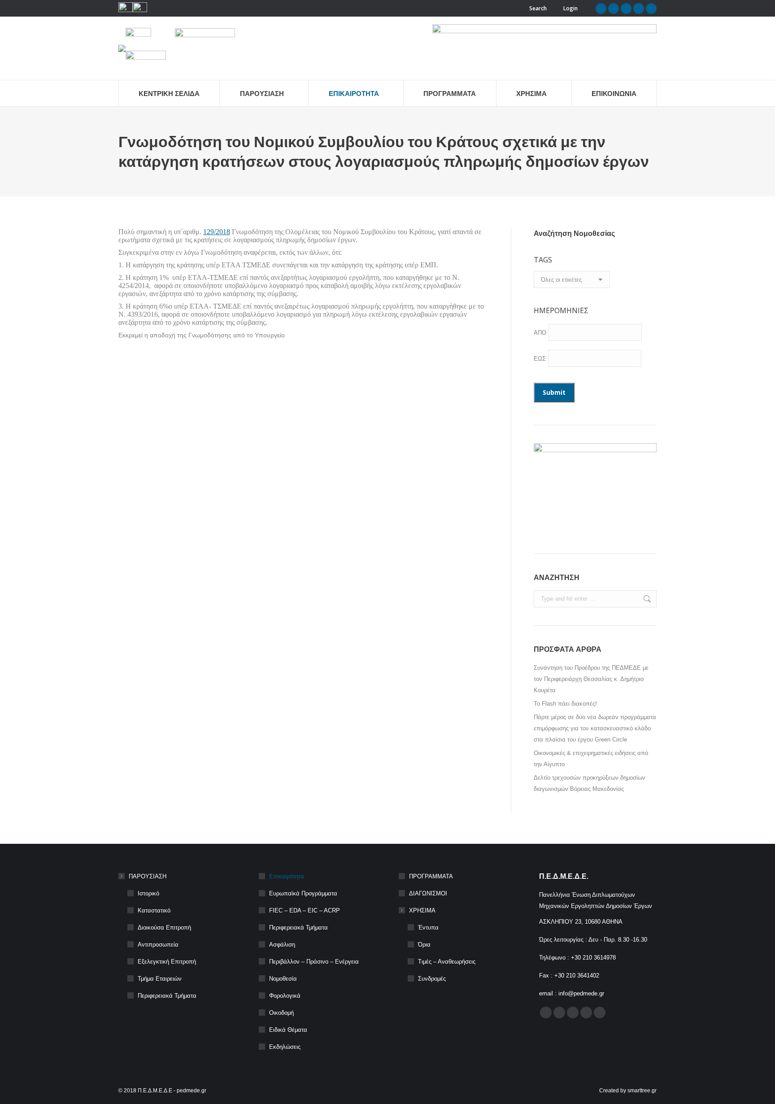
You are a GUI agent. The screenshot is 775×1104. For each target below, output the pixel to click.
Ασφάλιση (282, 944)
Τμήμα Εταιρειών (160, 978)
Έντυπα (428, 927)
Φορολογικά (284, 995)
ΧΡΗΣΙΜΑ (422, 910)
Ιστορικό (148, 893)
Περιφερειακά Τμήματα (167, 995)
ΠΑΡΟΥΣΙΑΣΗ (147, 876)
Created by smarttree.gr (628, 1090)
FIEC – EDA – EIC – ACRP (304, 910)
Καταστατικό (154, 910)
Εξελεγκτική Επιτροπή (167, 961)
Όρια (424, 944)
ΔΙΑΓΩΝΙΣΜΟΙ (428, 893)
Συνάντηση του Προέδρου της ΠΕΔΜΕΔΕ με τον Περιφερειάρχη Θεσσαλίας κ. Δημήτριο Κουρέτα (591, 679)
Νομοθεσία (283, 978)
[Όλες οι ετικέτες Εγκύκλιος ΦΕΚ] (572, 281)
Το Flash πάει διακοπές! (565, 703)
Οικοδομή (281, 1012)
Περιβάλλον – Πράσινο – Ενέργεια (314, 961)
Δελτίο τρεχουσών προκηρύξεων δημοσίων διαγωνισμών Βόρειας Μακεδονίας (589, 783)
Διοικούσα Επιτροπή (164, 927)
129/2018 (216, 232)
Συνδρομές (432, 978)
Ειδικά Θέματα (288, 1029)
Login (570, 8)
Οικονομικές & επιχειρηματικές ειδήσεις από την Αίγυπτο (591, 759)
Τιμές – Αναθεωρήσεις (446, 961)
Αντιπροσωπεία (158, 944)
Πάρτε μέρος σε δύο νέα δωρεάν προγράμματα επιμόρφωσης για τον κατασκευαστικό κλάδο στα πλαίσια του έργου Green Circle (595, 728)
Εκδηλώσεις (284, 1046)
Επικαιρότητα (286, 876)
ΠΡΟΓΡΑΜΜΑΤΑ (431, 876)
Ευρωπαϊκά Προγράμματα (303, 893)
